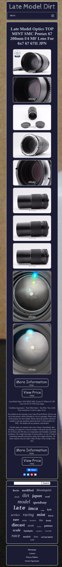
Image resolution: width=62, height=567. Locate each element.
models (27, 536)
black (50, 515)
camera (39, 531)
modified (28, 490)
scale (17, 530)
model (24, 501)
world (32, 540)
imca (33, 508)
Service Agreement (32, 561)
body (48, 520)
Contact (32, 553)
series (15, 514)
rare (16, 520)
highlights (28, 531)
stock (16, 497)
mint (41, 514)
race (16, 535)
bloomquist (44, 490)
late (19, 508)
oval (47, 496)
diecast (18, 524)
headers (33, 520)
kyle (49, 509)
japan (37, 495)
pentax (48, 525)
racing (28, 514)
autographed (47, 537)
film (41, 520)
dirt (25, 495)
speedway (40, 502)
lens (36, 536)
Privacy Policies (32, 557)
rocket (39, 526)
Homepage (32, 550)
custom (48, 531)
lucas (16, 490)
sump (24, 520)
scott (31, 525)
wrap (42, 510)
